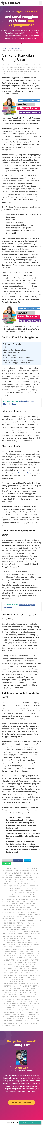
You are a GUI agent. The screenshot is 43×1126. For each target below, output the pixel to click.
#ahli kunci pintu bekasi (23, 953)
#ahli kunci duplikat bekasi (28, 901)
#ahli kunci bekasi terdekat (20, 882)
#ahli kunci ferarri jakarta (25, 912)
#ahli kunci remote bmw (26, 964)
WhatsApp (7, 863)
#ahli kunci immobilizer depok (21, 921)
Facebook (19, 860)
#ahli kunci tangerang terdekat (15, 988)
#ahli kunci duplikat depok (28, 905)
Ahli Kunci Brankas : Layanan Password (19, 360)
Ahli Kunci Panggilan (26, 69)
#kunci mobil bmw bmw (11, 992)
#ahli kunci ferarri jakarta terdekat (17, 914)
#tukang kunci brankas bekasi (14, 1001)
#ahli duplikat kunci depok (20, 873)
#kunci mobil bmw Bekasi (23, 990)
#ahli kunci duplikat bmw (12, 903)
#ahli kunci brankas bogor (26, 890)
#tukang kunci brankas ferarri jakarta (18, 1008)
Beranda (4, 48)
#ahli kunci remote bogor (13, 966)
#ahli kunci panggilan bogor (19, 945)
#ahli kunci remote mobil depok (22, 977)
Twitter (28, 860)
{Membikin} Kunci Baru (12, 352)
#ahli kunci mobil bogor (17, 934)
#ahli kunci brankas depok (13, 892)
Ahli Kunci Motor (9, 69)
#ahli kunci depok (20, 899)
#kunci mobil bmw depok (19, 995)
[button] (40, 3)
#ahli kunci (18, 879)
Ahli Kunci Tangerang (23, 71)
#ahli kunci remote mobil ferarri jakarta (19, 979)
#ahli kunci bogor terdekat (26, 886)
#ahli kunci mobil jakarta (21, 938)
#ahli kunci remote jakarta (22, 971)
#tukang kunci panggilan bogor (21, 1016)
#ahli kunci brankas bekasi (13, 888)
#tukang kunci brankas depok (22, 1005)
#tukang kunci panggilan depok (15, 1018)
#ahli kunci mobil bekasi (12, 931)
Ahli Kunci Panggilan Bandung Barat (17, 363)
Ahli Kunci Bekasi (14, 48)
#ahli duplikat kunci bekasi (18, 868)
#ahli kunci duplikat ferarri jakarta (17, 908)
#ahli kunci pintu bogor (28, 955)
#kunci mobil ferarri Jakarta (25, 999)
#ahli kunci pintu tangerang (14, 962)
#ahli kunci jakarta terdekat (22, 929)
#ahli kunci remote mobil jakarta (16, 982)
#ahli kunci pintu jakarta (28, 960)
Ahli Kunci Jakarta (32, 67)
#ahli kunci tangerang (29, 986)
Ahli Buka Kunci (10, 355)
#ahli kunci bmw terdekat (23, 884)
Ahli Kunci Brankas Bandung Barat (17, 358)
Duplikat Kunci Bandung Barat (15, 350)
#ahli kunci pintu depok (12, 958)
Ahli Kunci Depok (16, 67)
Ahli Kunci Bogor (24, 65)
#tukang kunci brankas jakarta (15, 1010)
